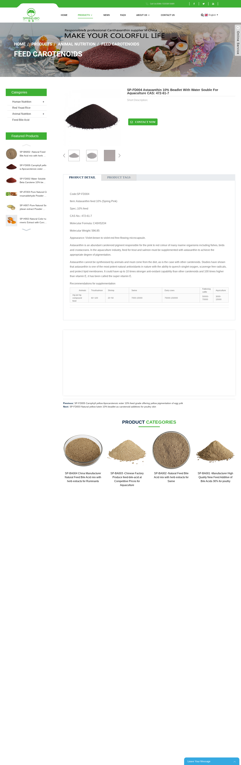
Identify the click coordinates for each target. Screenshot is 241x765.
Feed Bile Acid (20, 119)
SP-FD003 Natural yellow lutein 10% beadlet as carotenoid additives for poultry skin (113, 406)
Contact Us (168, 15)
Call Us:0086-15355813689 (162, 4)
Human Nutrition (21, 101)
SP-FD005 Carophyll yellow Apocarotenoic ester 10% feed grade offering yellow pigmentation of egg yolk (33, 167)
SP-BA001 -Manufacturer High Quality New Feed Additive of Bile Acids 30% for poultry (215, 477)
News (106, 15)
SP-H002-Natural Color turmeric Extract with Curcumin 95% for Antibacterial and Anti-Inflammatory (33, 220)
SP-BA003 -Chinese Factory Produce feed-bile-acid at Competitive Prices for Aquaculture (127, 479)
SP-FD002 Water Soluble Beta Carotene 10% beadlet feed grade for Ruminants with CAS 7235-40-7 (33, 180)
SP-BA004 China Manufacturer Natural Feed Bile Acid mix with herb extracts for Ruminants (83, 477)
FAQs (123, 15)
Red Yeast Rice (21, 107)
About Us (141, 15)
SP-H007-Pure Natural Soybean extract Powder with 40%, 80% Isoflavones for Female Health (33, 207)
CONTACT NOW (145, 122)
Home (64, 15)
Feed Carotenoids (120, 44)
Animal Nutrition (77, 44)
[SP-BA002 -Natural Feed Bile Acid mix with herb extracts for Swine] (171, 450)
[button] (26, 144)
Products (84, 15)
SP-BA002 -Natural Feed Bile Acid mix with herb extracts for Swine (33, 154)
